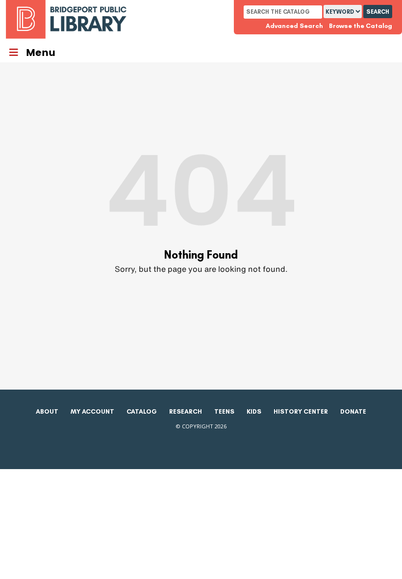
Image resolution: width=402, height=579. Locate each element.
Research (185, 411)
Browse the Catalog (360, 25)
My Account (92, 411)
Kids (254, 411)
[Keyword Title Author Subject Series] (343, 11)
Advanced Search (294, 25)
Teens (224, 411)
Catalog (141, 411)
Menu (40, 53)
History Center (301, 411)
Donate (353, 411)
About (47, 411)
